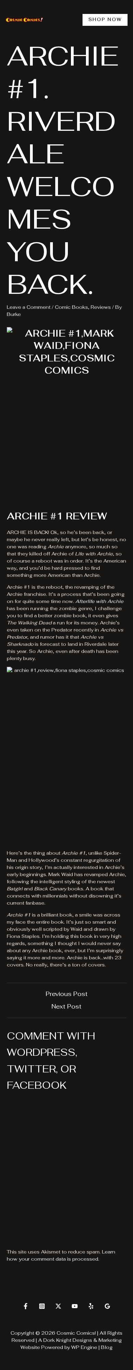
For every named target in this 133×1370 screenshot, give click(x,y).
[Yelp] (91, 1306)
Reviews (101, 307)
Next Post (66, 1006)
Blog (107, 1347)
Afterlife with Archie (99, 601)
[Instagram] (42, 1306)
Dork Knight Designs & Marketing (82, 1340)
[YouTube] (75, 1306)
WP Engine (84, 1347)
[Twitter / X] (58, 1306)
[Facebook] (26, 1306)
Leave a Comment (28, 307)
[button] (105, 20)
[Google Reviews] (107, 1306)
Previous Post (67, 994)
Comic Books (71, 307)
